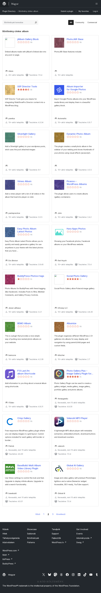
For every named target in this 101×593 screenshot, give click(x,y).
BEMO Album (24, 323)
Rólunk (5, 529)
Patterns (31, 542)
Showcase (32, 529)
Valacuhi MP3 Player (77, 418)
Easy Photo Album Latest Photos (26, 230)
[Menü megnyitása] (97, 3)
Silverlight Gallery (26, 134)
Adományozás (84, 538)
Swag (80, 542)
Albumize (71, 323)
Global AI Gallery (75, 465)
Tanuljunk (56, 529)
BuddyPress (9, 563)
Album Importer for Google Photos (76, 88)
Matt (5, 555)
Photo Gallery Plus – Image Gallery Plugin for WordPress (79, 372)
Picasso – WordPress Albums (77, 182)
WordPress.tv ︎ (59, 542)
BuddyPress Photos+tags (30, 276)
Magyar (11, 574)
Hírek (4, 533)
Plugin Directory (9, 11)
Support (55, 533)
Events (79, 533)
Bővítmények (33, 538)
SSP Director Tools (27, 86)
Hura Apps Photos (76, 228)
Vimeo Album (24, 181)
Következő (60, 514)
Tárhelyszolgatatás (11, 538)
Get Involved (82, 529)
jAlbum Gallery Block (28, 39)
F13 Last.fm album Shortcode (26, 372)
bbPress (7, 559)
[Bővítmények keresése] (35, 22)
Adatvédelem (8, 542)
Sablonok (31, 533)
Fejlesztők (56, 538)
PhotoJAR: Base (75, 39)
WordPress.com (10, 550)
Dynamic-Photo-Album (78, 134)
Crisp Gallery (24, 418)
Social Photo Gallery (77, 276)
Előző (38, 514)
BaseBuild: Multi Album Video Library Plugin (29, 467)
